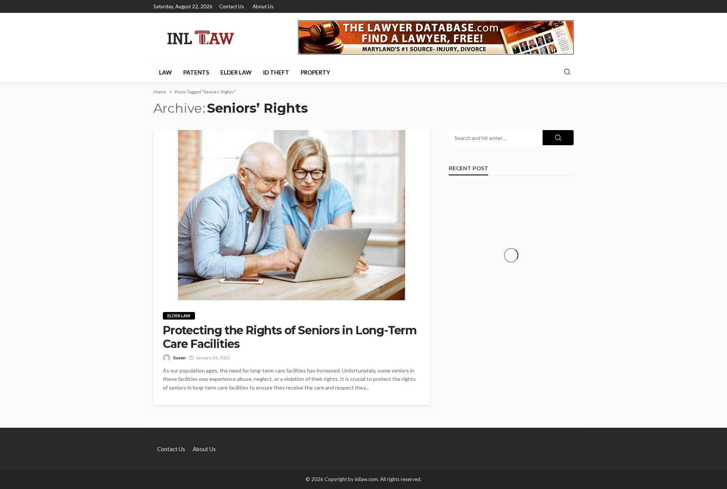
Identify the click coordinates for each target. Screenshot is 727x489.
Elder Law (236, 72)
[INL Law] (200, 37)
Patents (196, 72)
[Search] (567, 72)
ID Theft (276, 72)
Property (315, 72)
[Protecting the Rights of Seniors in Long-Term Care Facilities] (291, 215)
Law (165, 72)
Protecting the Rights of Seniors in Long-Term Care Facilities (290, 337)
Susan (179, 357)
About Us (263, 6)
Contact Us (231, 6)
